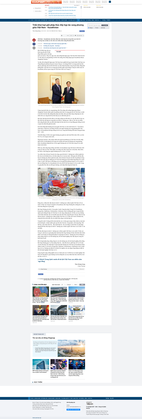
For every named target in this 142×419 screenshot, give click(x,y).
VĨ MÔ (78, 20)
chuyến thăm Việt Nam (64, 279)
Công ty (91, 27)
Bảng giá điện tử (38, 8)
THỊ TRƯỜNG (88, 20)
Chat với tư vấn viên (74, 409)
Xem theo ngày (56, 284)
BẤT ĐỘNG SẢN (44, 20)
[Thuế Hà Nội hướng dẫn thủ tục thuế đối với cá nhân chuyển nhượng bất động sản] (76, 310)
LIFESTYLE (97, 20)
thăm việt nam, (55, 279)
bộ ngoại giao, (47, 278)
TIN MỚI (58, 52)
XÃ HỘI (32, 20)
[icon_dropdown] (110, 2)
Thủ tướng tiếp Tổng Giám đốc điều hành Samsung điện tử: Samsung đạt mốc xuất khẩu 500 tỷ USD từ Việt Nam (41, 319)
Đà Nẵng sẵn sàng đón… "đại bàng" (52, 45)
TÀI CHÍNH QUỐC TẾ (72, 20)
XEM (82, 284)
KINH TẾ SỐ (82, 20)
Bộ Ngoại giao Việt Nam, (55, 278)
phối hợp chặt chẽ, (48, 279)
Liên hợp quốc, (74, 278)
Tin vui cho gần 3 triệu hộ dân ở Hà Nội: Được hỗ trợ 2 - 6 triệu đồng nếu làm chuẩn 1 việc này (76, 299)
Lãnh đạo (103, 27)
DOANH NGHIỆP (51, 20)
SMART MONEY (64, 20)
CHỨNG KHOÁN (37, 20)
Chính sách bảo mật (37, 417)
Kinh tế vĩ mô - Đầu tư (57, 31)
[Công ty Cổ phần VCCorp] (97, 403)
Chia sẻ (82, 31)
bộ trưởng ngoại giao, (66, 278)
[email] (34, 47)
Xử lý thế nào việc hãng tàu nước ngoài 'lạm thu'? (55, 48)
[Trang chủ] (29, 20)
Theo (61, 269)
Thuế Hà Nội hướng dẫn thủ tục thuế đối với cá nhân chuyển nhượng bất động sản (76, 318)
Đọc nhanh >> (77, 5)
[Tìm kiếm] (104, 25)
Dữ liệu (104, 20)
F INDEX (108, 20)
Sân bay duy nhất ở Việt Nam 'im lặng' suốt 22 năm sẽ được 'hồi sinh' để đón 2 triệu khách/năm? (59, 318)
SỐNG (93, 20)
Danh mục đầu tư (38, 11)
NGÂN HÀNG (58, 20)
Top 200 (112, 398)
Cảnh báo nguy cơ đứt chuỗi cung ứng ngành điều (55, 43)
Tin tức (96, 27)
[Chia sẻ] (34, 44)
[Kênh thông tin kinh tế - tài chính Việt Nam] (46, 2)
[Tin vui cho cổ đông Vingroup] (71, 348)
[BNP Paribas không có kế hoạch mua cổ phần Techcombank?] (41, 364)
